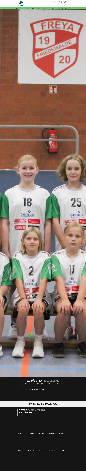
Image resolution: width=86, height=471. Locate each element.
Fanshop (58, 8)
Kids (33, 8)
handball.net (21, 415)
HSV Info (44, 8)
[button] (83, 468)
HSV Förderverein (65, 8)
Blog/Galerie (52, 8)
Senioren (21, 8)
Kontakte (38, 8)
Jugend (27, 8)
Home (17, 8)
